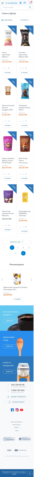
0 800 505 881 (18, 390)
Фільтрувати (8, 20)
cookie (14, 474)
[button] (2, 279)
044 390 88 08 (17, 385)
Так (30, 473)
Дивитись (9, 321)
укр (25, 2)
